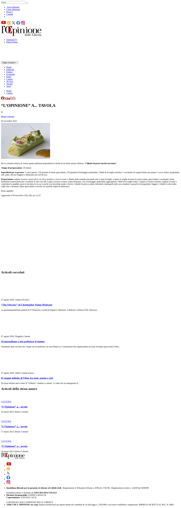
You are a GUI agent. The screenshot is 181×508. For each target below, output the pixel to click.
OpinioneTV (11, 40)
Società (9, 84)
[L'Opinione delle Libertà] (21, 35)
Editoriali (10, 69)
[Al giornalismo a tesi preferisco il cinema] (17, 334)
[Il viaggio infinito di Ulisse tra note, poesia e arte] (17, 370)
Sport (8, 86)
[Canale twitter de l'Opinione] (13, 24)
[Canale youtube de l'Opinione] (3, 24)
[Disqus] (90, 234)
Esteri (8, 77)
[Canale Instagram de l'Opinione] (23, 24)
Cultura (9, 79)
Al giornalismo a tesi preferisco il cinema (23, 341)
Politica (9, 72)
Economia (10, 74)
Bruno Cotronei (7, 116)
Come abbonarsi (13, 9)
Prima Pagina (11, 42)
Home (9, 67)
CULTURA (6, 401)
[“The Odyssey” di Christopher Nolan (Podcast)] (17, 297)
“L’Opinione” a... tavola (14, 406)
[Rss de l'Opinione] (9, 24)
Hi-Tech (9, 81)
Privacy (9, 12)
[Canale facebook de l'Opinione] (18, 24)
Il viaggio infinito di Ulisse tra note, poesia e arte (27, 378)
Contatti (9, 14)
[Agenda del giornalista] (12, 60)
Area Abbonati (13, 7)
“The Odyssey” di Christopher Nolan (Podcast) (26, 304)
